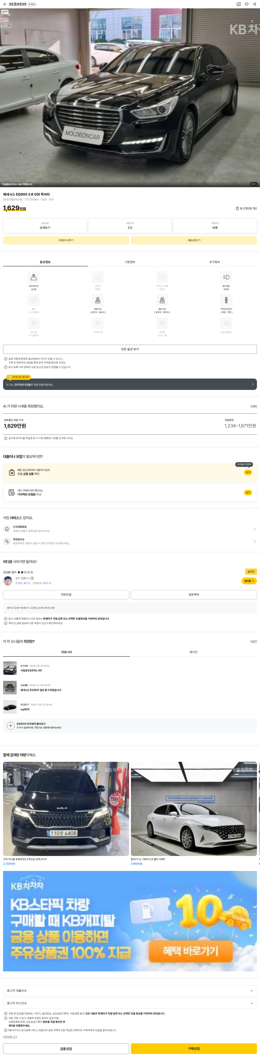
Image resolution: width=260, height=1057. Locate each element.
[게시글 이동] (130, 668)
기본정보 (130, 262)
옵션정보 (45, 262)
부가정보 (214, 262)
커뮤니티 (66, 652)
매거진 (194, 652)
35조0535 (22, 4)
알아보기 (130, 472)
